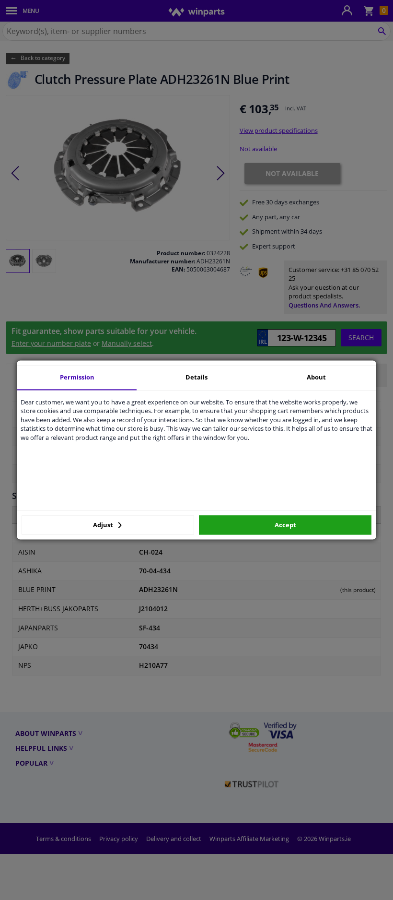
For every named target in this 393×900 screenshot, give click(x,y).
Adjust (104, 525)
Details (196, 377)
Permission (77, 377)
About (316, 377)
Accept (285, 525)
